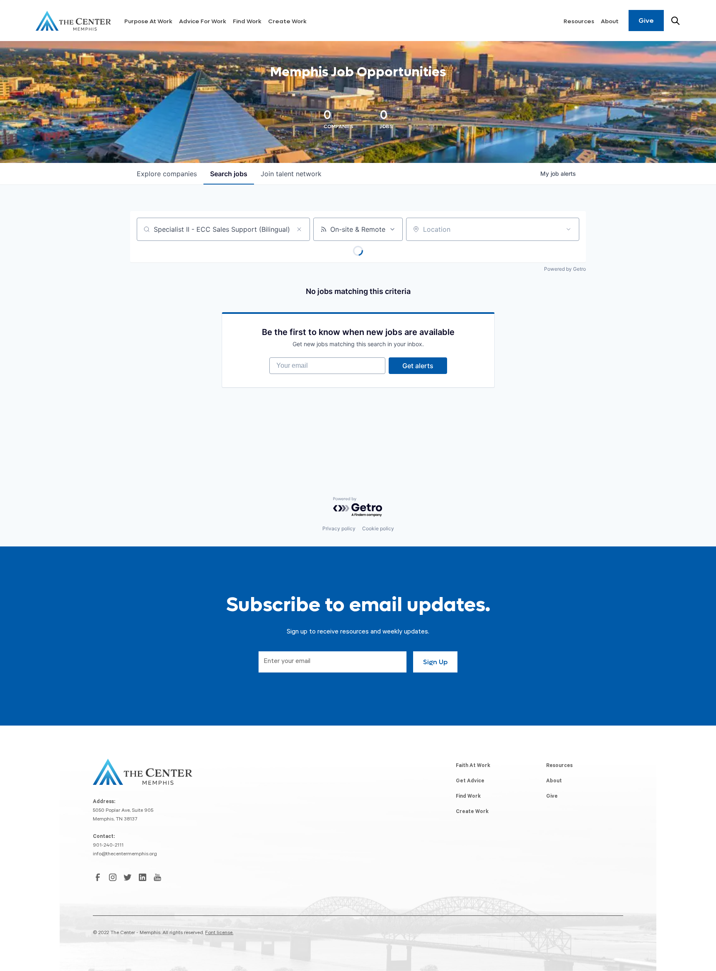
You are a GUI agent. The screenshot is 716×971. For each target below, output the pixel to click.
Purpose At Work (148, 21)
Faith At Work (473, 766)
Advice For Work (202, 21)
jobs (228, 174)
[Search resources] (675, 21)
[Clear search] (299, 229)
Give (646, 20)
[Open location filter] (568, 229)
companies (167, 174)
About (610, 21)
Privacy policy (339, 528)
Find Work (247, 21)
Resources (579, 21)
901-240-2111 (108, 846)
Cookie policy (378, 528)
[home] (73, 21)
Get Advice (470, 781)
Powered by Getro (565, 269)
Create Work (287, 21)
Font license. (219, 933)
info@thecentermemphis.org (125, 854)
